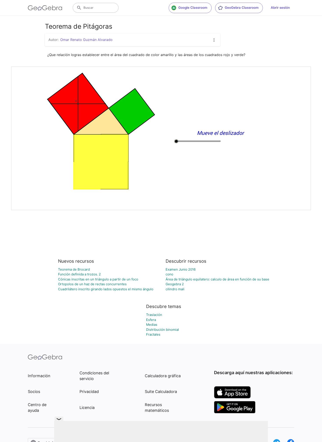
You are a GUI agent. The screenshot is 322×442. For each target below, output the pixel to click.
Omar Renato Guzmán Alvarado (86, 39)
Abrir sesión (280, 7)
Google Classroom (192, 7)
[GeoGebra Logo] (45, 8)
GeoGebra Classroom (241, 7)
